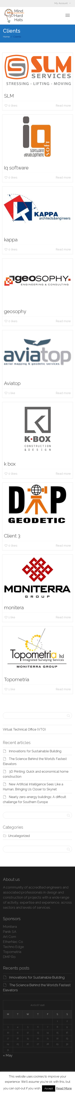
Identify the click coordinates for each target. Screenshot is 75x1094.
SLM (9, 96)
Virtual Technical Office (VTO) (24, 729)
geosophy (15, 311)
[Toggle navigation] (67, 15)
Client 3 (12, 536)
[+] (38, 70)
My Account (61, 3)
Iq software (16, 168)
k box (10, 464)
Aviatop (12, 383)
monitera (14, 607)
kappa (11, 240)
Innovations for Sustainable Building (35, 751)
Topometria (16, 679)
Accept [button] (48, 1088)
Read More (64, 1088)
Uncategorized (19, 836)
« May (7, 1055)
